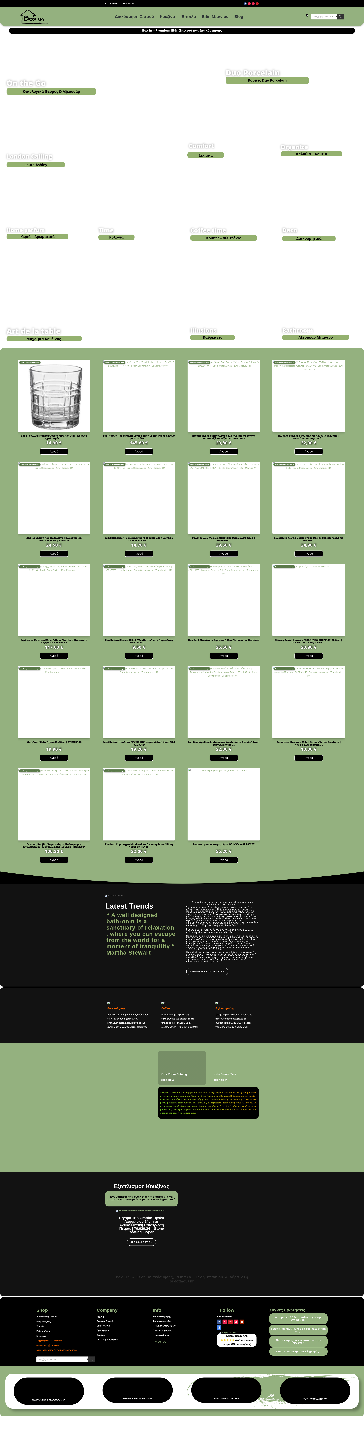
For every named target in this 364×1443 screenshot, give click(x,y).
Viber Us (160, 1341)
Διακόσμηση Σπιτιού (134, 16)
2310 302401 (112, 4)
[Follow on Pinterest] (257, 3)
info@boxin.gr (128, 4)
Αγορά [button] (54, 451)
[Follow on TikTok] (249, 3)
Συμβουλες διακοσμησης (207, 971)
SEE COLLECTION (141, 1238)
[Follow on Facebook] (245, 3)
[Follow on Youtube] (242, 1322)
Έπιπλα (188, 16)
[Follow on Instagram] (253, 3)
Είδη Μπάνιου (215, 16)
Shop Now (167, 1080)
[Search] (340, 16)
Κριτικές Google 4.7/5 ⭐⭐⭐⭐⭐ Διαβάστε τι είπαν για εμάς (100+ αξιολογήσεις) (236, 1340)
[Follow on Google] (219, 1327)
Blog (238, 16)
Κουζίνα (167, 16)
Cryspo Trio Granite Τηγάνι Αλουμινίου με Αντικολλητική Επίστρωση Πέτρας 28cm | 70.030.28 (141, 1223)
